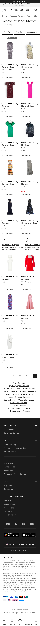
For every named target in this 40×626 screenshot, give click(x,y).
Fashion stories (10, 514)
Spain (18, 614)
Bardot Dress (9, 391)
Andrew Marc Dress (11, 388)
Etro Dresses (25, 394)
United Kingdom (14, 612)
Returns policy (10, 451)
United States (24, 612)
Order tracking (10, 444)
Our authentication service (15, 448)
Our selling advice (11, 466)
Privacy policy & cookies (19, 550)
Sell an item (8, 470)
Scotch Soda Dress (18, 402)
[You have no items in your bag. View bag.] (35, 9)
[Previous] (14, 376)
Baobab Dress (29, 388)
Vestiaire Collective (13, 497)
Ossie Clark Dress (26, 400)
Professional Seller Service (15, 474)
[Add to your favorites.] (17, 64)
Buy (5, 440)
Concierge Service (11, 433)
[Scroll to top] (35, 376)
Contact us (8, 489)
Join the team (9, 511)
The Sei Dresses (19, 405)
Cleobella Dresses (26, 391)
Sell (6, 459)
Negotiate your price (10, 244)
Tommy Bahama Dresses (19, 408)
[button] (35, 9)
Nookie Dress (9, 400)
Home (4, 16)
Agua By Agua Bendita (19, 385)
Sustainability (9, 504)
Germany (32, 612)
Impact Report (9, 507)
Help (6, 481)
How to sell (8, 463)
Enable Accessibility (20, 1)
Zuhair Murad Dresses (20, 411)
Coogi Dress (11, 394)
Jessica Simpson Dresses (19, 397)
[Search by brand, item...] (4, 10)
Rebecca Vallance (17, 16)
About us (7, 500)
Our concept (9, 429)
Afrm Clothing (19, 383)
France (6, 612)
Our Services (10, 425)
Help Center (9, 485)
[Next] (26, 376)
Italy (22, 614)
